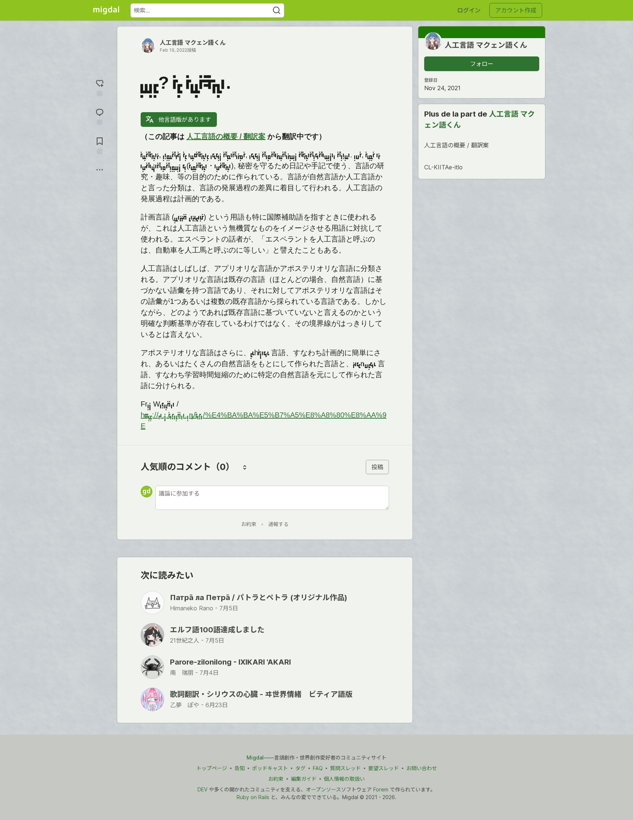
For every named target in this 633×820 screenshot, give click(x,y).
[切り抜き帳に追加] (99, 145)
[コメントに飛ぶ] (99, 116)
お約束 (248, 524)
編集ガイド (303, 779)
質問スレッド (345, 768)
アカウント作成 (515, 10)
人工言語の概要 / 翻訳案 (226, 138)
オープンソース (323, 789)
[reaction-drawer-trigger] (99, 87)
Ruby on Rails (253, 797)
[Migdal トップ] (106, 10)
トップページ (211, 768)
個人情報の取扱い (344, 779)
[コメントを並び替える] (244, 467)
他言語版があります (184, 119)
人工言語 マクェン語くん (193, 42)
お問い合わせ (421, 768)
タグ (300, 768)
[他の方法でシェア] (99, 169)
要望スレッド (383, 768)
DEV (202, 789)
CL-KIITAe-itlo (443, 167)
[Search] (276, 10)
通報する (278, 524)
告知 (239, 768)
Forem (380, 789)
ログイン (469, 10)
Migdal (255, 757)
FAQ (318, 768)
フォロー (481, 63)
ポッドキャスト (270, 768)
